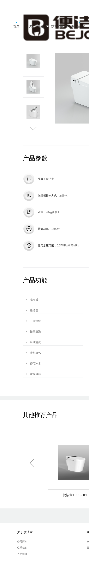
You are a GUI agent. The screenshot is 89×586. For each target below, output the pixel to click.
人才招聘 (22, 554)
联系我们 (22, 547)
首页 (16, 26)
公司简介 (22, 541)
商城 (41, 26)
